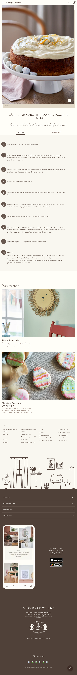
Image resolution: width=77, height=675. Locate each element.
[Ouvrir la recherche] (69, 3)
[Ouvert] (3, 3)
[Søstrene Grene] (13, 3)
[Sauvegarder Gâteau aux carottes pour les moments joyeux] (69, 100)
